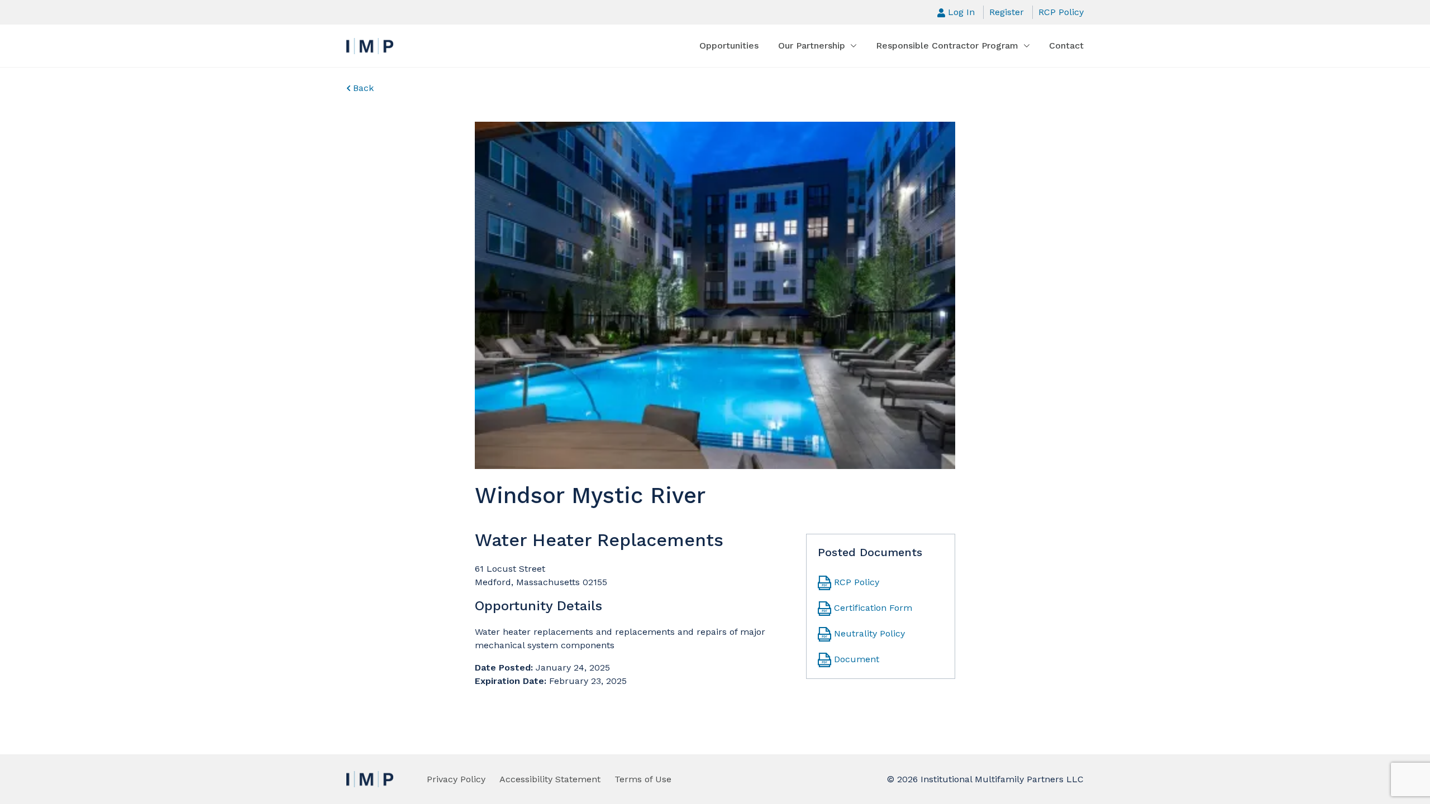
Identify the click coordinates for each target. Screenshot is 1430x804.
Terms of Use (642, 779)
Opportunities (729, 45)
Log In (961, 12)
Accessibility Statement (549, 779)
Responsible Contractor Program (947, 45)
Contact (1066, 45)
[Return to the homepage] (369, 46)
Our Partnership (811, 45)
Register (1006, 12)
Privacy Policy (456, 779)
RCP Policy (1061, 12)
